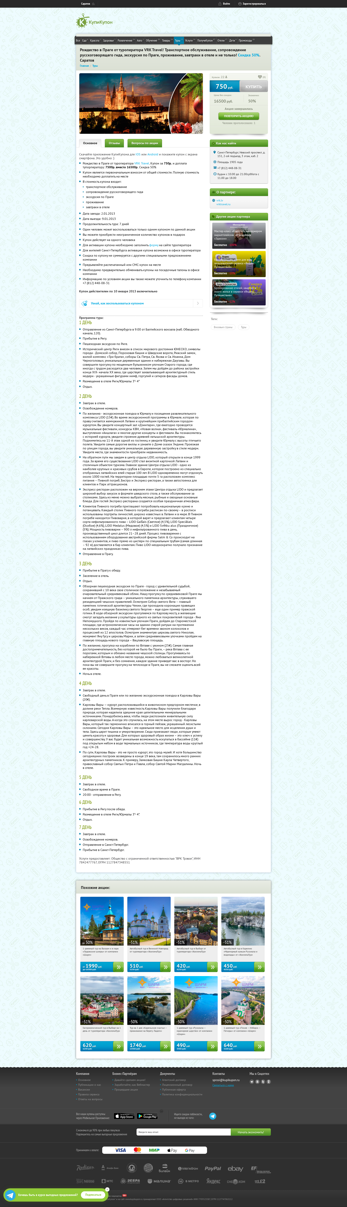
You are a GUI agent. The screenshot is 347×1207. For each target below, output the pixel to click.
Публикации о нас (89, 1085)
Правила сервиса (88, 1094)
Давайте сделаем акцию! (129, 1080)
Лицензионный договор (177, 1085)
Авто (140, 40)
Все (78, 40)
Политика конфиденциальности (182, 1094)
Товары (167, 40)
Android (153, 154)
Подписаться (93, 1195)
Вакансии (84, 1089)
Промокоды (247, 40)
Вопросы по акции (145, 143)
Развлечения (126, 40)
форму (153, 245)
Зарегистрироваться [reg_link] (254, 3)
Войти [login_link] (226, 3)
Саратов (85, 3)
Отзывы (114, 143)
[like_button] (260, 77)
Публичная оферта (174, 1089)
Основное (90, 143)
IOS (138, 154)
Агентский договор (174, 1080)
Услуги (190, 40)
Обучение (153, 40)
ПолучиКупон (206, 40)
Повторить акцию (238, 116)
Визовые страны (223, 327)
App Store (124, 1116)
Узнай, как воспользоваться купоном (117, 303)
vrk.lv (219, 200)
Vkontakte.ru (257, 1081)
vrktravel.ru (223, 204)
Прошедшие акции (126, 1089)
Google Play (147, 1116)
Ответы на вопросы (90, 1099)
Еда (85, 40)
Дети (233, 40)
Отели (222, 40)
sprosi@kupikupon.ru (226, 1080)
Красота (95, 40)
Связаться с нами (223, 1085)
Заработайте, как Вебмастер (132, 1085)
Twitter (263, 1081)
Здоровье (109, 40)
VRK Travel (141, 163)
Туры (179, 40)
